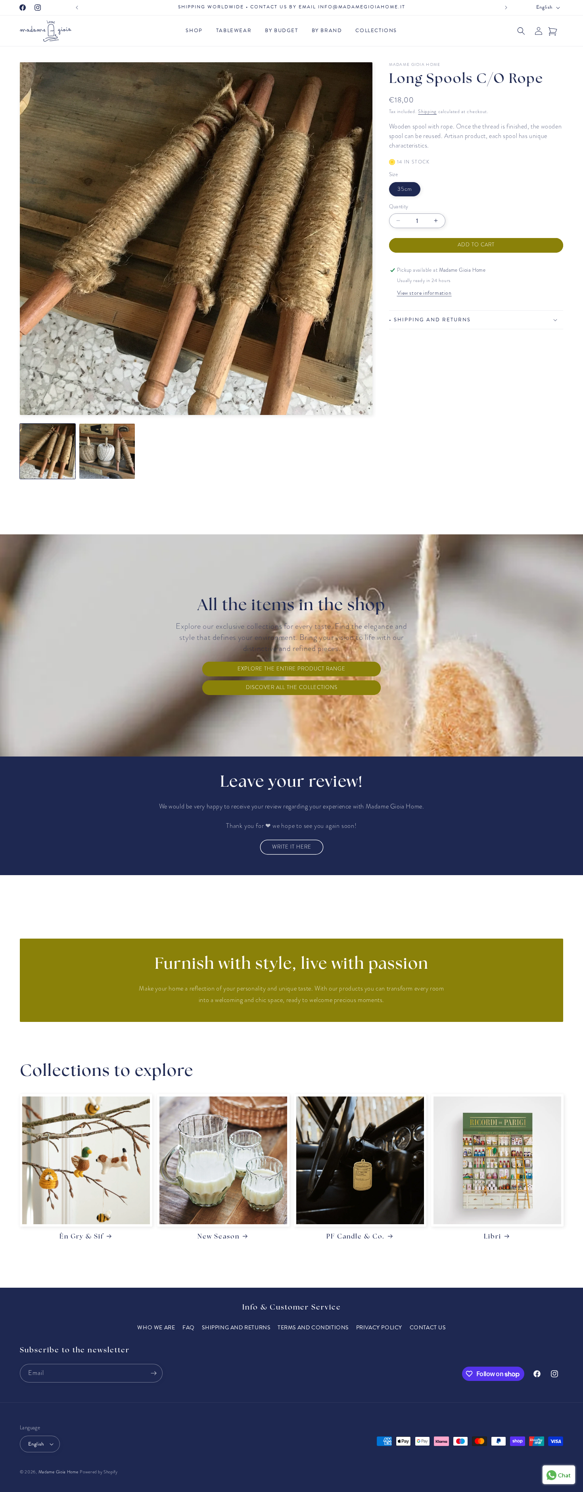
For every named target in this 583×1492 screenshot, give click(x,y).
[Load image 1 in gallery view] (47, 451)
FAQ (188, 1327)
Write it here (291, 847)
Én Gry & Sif (81, 1237)
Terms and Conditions (313, 1327)
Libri (492, 1237)
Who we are (156, 1327)
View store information (424, 293)
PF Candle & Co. (355, 1237)
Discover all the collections (292, 687)
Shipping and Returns (236, 1327)
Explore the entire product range (291, 668)
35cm (404, 189)
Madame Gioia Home (58, 1472)
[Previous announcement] (77, 7)
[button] (196, 31)
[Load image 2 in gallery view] (107, 451)
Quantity (398, 206)
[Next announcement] (506, 7)
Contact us (428, 1327)
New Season (219, 1237)
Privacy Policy (379, 1327)
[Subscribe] (153, 1373)
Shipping (427, 111)
